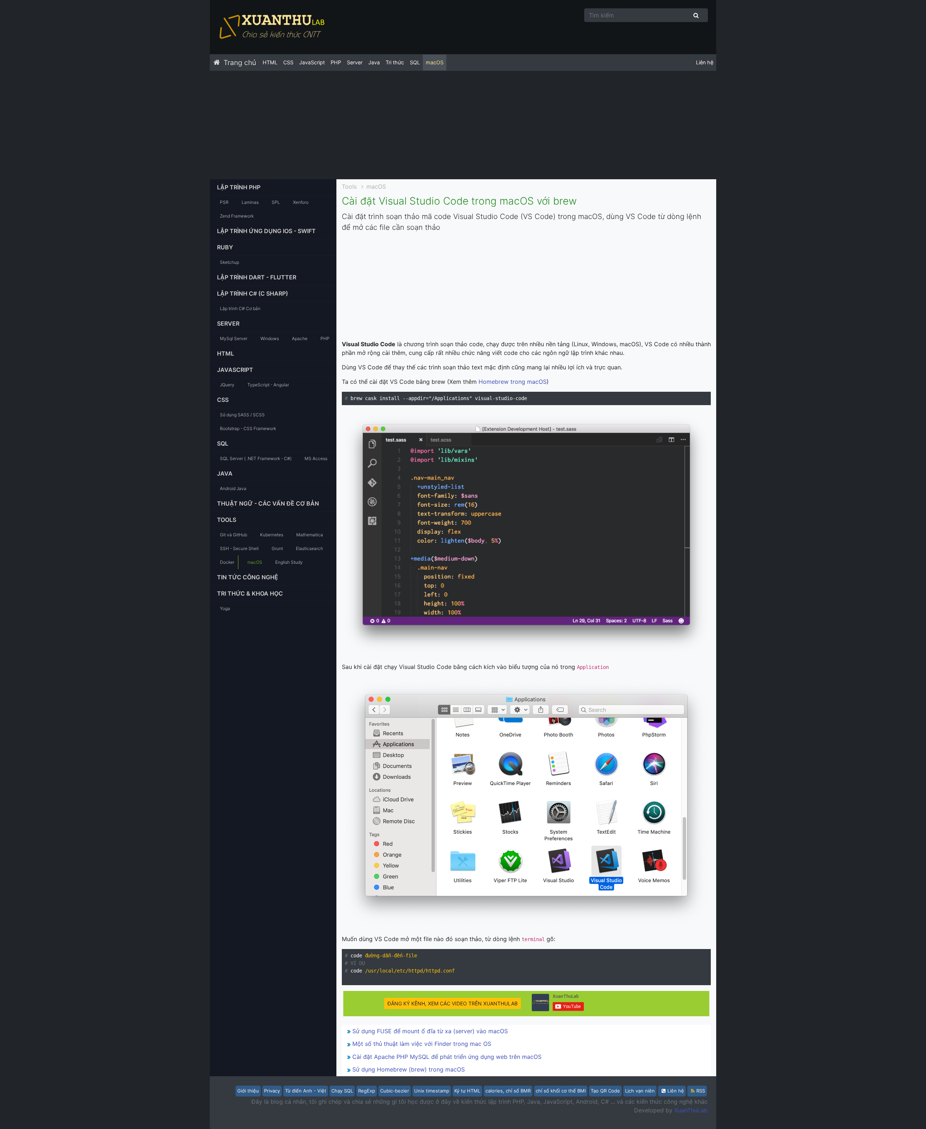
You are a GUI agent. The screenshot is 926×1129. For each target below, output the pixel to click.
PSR (224, 202)
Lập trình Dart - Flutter (256, 277)
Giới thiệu (248, 1091)
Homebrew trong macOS (513, 381)
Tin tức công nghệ (247, 577)
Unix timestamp (431, 1091)
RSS (700, 1091)
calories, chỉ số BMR (508, 1091)
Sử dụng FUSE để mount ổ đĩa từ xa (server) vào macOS (430, 1031)
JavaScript (312, 62)
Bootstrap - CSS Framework (248, 428)
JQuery (227, 384)
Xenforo (301, 202)
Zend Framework (237, 216)
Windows (269, 338)
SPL (276, 202)
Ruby (225, 247)
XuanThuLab (691, 1110)
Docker (227, 562)
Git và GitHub (233, 534)
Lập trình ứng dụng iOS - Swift (266, 231)
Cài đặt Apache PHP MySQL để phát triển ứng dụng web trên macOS (446, 1056)
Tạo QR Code (605, 1091)
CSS (288, 62)
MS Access (316, 458)
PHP (336, 62)
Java (374, 62)
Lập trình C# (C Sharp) (252, 293)
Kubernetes (271, 534)
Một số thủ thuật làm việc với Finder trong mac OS (421, 1043)
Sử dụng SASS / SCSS (242, 414)
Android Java (233, 488)
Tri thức (395, 62)
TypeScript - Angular (268, 384)
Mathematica (309, 534)
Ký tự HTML (467, 1091)
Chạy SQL (342, 1091)
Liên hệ (704, 62)
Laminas (250, 202)
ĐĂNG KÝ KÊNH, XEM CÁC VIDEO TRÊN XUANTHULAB (452, 1003)
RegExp (366, 1091)
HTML (270, 62)
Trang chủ (240, 62)
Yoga (225, 608)
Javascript (235, 369)
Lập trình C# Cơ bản (240, 308)
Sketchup (229, 262)
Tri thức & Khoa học (250, 593)
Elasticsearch (309, 548)
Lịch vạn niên (640, 1091)
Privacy (272, 1091)
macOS (434, 62)
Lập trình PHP (238, 187)
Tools (226, 519)
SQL (415, 62)
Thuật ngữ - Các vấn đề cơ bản (268, 503)
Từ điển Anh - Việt (305, 1091)
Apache (299, 338)
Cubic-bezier (394, 1091)
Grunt (277, 548)
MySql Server (233, 338)
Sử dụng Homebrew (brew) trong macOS (408, 1069)
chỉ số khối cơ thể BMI (561, 1091)
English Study (289, 562)
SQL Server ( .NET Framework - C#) (256, 458)
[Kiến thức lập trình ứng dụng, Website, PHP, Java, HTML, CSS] (271, 27)
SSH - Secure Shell (239, 548)
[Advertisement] (463, 125)
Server (354, 62)
